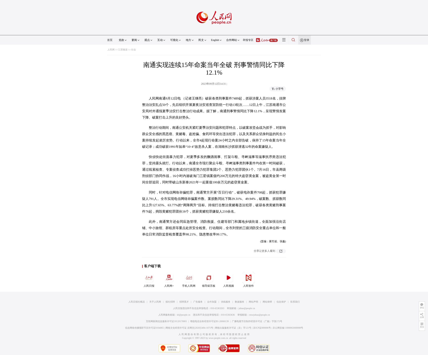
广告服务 (198, 302)
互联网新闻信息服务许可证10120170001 (166, 321)
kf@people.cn (183, 315)
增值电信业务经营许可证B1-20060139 (209, 321)
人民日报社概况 (136, 302)
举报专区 (248, 40)
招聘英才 (184, 302)
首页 (110, 40)
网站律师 (267, 302)
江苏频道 (123, 49)
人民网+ (169, 285)
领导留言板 (208, 285)
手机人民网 (188, 285)
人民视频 (228, 285)
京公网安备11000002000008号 (288, 328)
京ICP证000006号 (262, 328)
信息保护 (281, 302)
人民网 (111, 49)
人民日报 (149, 285)
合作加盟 (212, 302)
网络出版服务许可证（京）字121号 (233, 328)
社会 (133, 49)
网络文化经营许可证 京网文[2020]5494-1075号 (189, 328)
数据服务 (239, 302)
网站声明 (253, 302)
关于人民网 (155, 302)
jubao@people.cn (247, 308)
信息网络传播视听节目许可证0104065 (144, 328)
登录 (306, 40)
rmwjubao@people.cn (259, 315)
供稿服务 (225, 302)
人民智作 (248, 285)
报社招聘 (170, 302)
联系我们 (295, 302)
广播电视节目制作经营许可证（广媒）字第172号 (257, 321)
